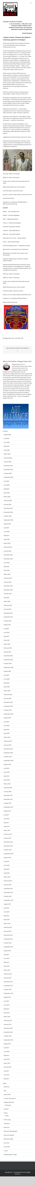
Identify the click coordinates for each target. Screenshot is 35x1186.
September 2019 (8, 714)
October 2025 (8, 473)
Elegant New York (9, 338)
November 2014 (8, 939)
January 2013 (7, 1024)
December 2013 (8, 981)
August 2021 (7, 624)
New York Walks (8, 1139)
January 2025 (7, 504)
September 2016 (8, 853)
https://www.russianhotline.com (22, 294)
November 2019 (8, 706)
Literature (7, 1123)
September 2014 (8, 947)
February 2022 (8, 605)
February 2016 (8, 881)
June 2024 (7, 531)
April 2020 (7, 687)
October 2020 (8, 663)
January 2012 (7, 1067)
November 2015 (8, 892)
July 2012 (6, 1047)
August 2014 (7, 950)
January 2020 (7, 698)
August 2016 (7, 857)
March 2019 (7, 737)
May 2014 (6, 962)
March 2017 (7, 830)
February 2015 (8, 927)
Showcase (8, 1105)
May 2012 (6, 1055)
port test (6, 1143)
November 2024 (8, 512)
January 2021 (7, 652)
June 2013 (6, 1005)
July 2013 (6, 1001)
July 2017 (6, 815)
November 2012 (8, 1032)
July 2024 (6, 527)
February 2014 (8, 974)
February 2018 (8, 787)
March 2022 (7, 601)
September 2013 (8, 993)
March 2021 (7, 644)
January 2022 (7, 609)
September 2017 (8, 807)
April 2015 (7, 919)
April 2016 (7, 873)
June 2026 (7, 442)
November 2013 (8, 985)
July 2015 (6, 908)
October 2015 (8, 896)
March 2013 (7, 1016)
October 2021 (7, 621)
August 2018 (7, 764)
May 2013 (6, 1009)
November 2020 (8, 659)
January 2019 (7, 745)
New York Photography (10, 1131)
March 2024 (7, 543)
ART (5, 1090)
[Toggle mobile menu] (31, 3)
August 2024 (7, 524)
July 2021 (6, 628)
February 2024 (8, 547)
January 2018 (7, 791)
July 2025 (6, 481)
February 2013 (8, 1020)
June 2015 (7, 912)
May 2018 (6, 776)
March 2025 (7, 496)
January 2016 (7, 884)
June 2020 (7, 679)
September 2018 (8, 760)
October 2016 (8, 849)
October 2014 (8, 943)
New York (6, 1127)
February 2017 (8, 834)
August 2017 (7, 811)
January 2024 (7, 551)
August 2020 (7, 671)
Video (7, 1115)
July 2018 (6, 768)
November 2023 (8, 559)
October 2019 (8, 710)
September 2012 (8, 1040)
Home (5, 1113)
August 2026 (7, 434)
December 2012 (8, 1028)
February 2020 (8, 694)
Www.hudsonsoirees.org (10, 204)
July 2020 (6, 675)
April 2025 (7, 493)
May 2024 (6, 535)
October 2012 (7, 1036)
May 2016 (6, 869)
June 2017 (6, 818)
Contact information (10, 1098)
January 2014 (7, 978)
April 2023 (7, 570)
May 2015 (6, 915)
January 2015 (7, 931)
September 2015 (8, 900)
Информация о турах (10, 1154)
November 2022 (8, 590)
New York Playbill (9, 1135)
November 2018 (8, 753)
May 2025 (6, 489)
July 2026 (6, 438)
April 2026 (7, 450)
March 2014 (7, 970)
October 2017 (7, 803)
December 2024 (8, 508)
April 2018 (7, 780)
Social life (7, 1146)
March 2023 (7, 574)
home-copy (7, 1119)
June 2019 (7, 725)
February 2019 (8, 741)
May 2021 (6, 636)
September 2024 (8, 520)
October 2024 (8, 516)
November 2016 (8, 846)
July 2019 (6, 721)
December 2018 (8, 749)
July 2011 (6, 1071)
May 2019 (6, 729)
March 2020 (7, 690)
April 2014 (7, 966)
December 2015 (8, 888)
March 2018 (7, 784)
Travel (6, 1150)
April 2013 (7, 1012)
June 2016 (7, 865)
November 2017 (8, 799)
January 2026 (7, 461)
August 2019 (7, 718)
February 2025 (8, 500)
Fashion (6, 1109)
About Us (6, 1087)
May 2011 (6, 1078)
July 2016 (6, 861)
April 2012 (7, 1059)
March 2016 (7, 877)
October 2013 (7, 989)
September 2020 (8, 667)
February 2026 (8, 458)
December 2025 (8, 465)
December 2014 (8, 935)
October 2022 (7, 593)
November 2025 (8, 469)
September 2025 (8, 477)
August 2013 (7, 997)
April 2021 (7, 640)
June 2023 (6, 562)
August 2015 (7, 904)
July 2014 (6, 954)
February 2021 (8, 648)
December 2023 (8, 555)
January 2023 (7, 582)
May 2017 (6, 822)
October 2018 (8, 756)
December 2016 (8, 842)
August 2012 (7, 1043)
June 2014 (7, 958)
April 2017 (7, 826)
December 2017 (8, 795)
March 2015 (7, 923)
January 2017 (7, 838)
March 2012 (7, 1063)
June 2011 (6, 1075)
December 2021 (8, 613)
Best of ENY (7, 1094)
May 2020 (6, 683)
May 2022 (6, 597)
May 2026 (6, 446)
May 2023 (6, 566)
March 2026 (7, 454)
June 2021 (6, 632)
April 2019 (7, 733)
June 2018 (7, 772)
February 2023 (8, 578)
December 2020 (8, 655)
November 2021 (8, 617)
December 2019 (8, 702)
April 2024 (7, 539)
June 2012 (6, 1051)
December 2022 (8, 586)
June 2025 (7, 485)
